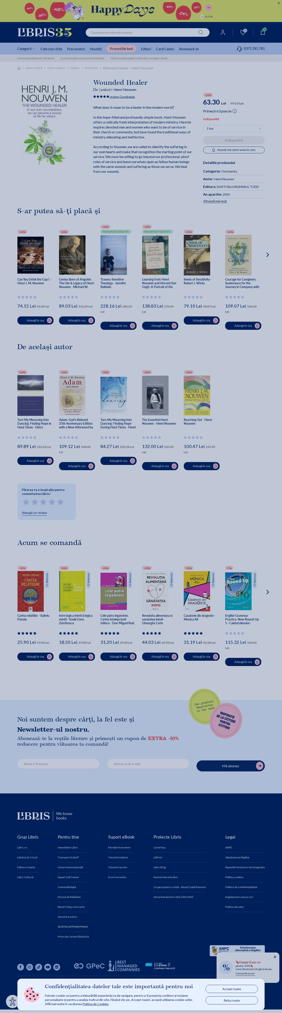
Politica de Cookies (95, 1004)
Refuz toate (232, 1000)
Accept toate (232, 989)
